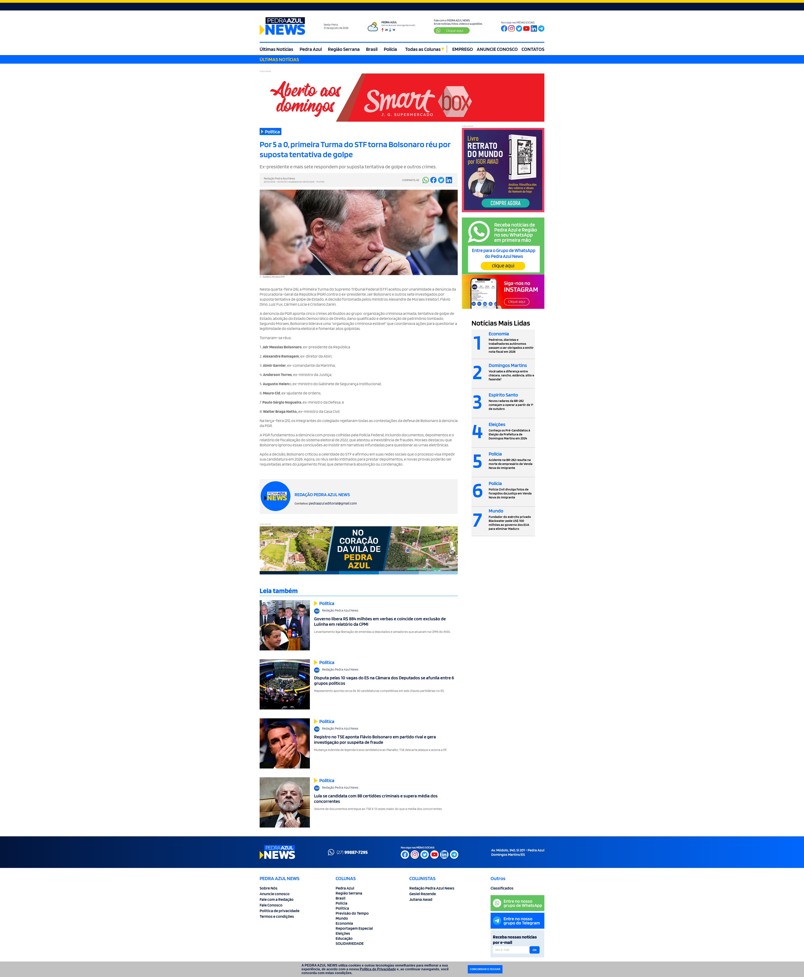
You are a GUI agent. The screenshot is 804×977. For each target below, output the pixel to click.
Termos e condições (277, 916)
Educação (344, 938)
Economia (344, 923)
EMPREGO (462, 49)
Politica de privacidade (279, 910)
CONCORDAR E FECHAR (485, 969)
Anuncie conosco (275, 893)
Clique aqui (454, 30)
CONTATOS (533, 49)
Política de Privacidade (378, 969)
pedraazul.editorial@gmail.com (333, 503)
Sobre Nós (268, 888)
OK (535, 950)
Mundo (342, 918)
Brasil (372, 49)
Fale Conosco (271, 904)
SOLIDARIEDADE (350, 943)
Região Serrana (344, 49)
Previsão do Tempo (352, 913)
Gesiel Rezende (422, 893)
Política (342, 908)
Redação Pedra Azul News (431, 888)
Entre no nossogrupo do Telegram (522, 921)
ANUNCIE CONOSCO (497, 49)
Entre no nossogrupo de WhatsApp (523, 903)
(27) (352, 852)
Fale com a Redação (277, 899)
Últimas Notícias (276, 49)
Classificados (502, 888)
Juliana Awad (420, 899)
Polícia (390, 49)
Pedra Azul (311, 49)
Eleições (343, 933)
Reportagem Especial (354, 928)
